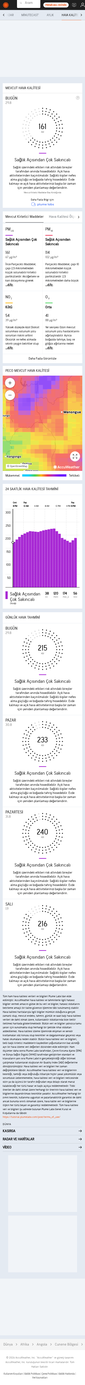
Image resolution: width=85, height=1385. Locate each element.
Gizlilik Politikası (32, 1373)
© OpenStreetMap (17, 466)
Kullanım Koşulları (13, 1373)
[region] (42, 423)
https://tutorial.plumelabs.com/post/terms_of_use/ (31, 1117)
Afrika (24, 1344)
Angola (42, 1344)
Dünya (8, 1344)
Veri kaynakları (39, 1377)
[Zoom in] (10, 383)
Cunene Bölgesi (66, 1344)
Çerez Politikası (49, 1373)
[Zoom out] (10, 395)
